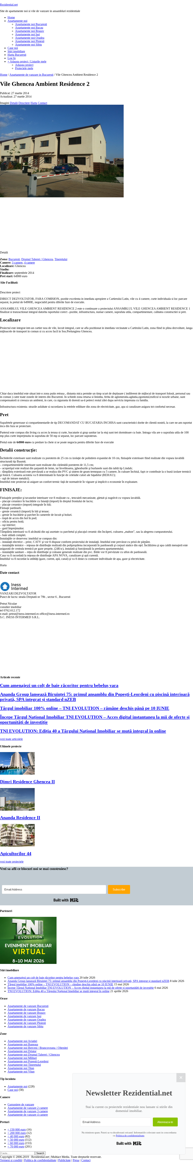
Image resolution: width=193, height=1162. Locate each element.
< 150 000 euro (17, 1129)
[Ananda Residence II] (17, 809)
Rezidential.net (9, 4)
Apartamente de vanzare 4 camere (28, 1114)
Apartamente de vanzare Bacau (26, 1009)
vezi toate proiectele (12, 861)
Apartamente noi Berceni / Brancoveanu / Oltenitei (38, 1047)
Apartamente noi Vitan (21, 1071)
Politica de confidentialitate (40, 1160)
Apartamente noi (17, 1086)
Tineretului (60, 259)
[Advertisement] (96, 224)
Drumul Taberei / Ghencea (37, 259)
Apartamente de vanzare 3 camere (28, 1111)
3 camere (17, 262)
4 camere (29, 262)
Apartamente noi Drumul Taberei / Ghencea (34, 1054)
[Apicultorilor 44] (17, 845)
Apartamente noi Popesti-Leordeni (28, 1061)
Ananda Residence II (20, 817)
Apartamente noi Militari (22, 1058)
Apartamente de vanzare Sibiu (25, 1026)
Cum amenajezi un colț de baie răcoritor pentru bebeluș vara (59, 685)
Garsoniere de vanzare (21, 1104)
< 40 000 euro (16, 1136)
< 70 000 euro (16, 1146)
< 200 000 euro (17, 1133)
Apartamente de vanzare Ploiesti (27, 1023)
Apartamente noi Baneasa (23, 1044)
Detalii (14, 103)
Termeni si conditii (11, 1160)
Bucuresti (14, 259)
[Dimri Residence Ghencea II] (17, 773)
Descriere (24, 103)
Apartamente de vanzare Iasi (24, 1016)
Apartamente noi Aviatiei (22, 1041)
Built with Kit (66, 900)
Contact (42, 103)
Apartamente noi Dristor (22, 1051)
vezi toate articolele (11, 739)
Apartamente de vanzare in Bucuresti (31, 74)
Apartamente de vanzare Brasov (27, 1012)
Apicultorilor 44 (15, 853)
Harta (34, 103)
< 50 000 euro (16, 1139)
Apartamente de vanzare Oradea (27, 1019)
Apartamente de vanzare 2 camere (28, 1107)
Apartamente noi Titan (21, 1068)
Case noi (13, 1089)
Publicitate (64, 1160)
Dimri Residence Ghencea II (27, 781)
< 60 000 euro (16, 1143)
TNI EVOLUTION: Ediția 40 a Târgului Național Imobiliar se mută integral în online (83, 731)
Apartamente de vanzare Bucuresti (28, 1006)
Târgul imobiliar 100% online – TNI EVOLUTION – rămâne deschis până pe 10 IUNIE (84, 708)
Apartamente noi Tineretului (24, 1064)
